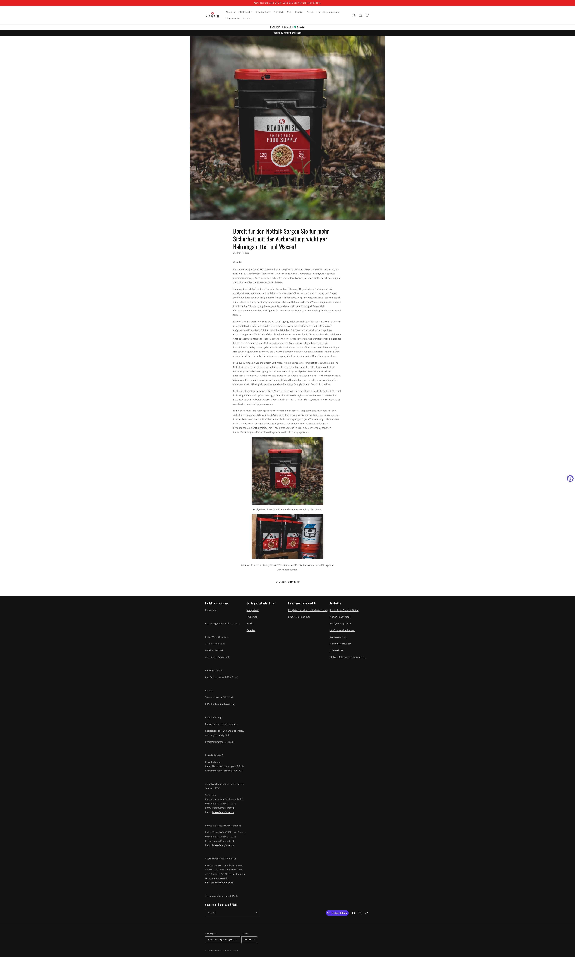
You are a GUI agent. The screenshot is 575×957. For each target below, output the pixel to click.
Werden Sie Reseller (340, 643)
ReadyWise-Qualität (340, 623)
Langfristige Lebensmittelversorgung (308, 610)
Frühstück (252, 616)
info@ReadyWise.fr (222, 882)
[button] (354, 15)
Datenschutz (336, 650)
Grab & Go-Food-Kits (299, 616)
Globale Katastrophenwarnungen (347, 657)
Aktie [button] (239, 261)
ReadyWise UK (216, 950)
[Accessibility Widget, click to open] (570, 478)
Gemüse (251, 630)
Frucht (250, 623)
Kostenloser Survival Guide (344, 610)
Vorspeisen (253, 610)
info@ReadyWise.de (224, 704)
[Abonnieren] (255, 912)
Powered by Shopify (230, 950)
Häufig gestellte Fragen (342, 630)
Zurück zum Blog (289, 581)
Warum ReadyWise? (340, 616)
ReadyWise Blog (338, 636)
